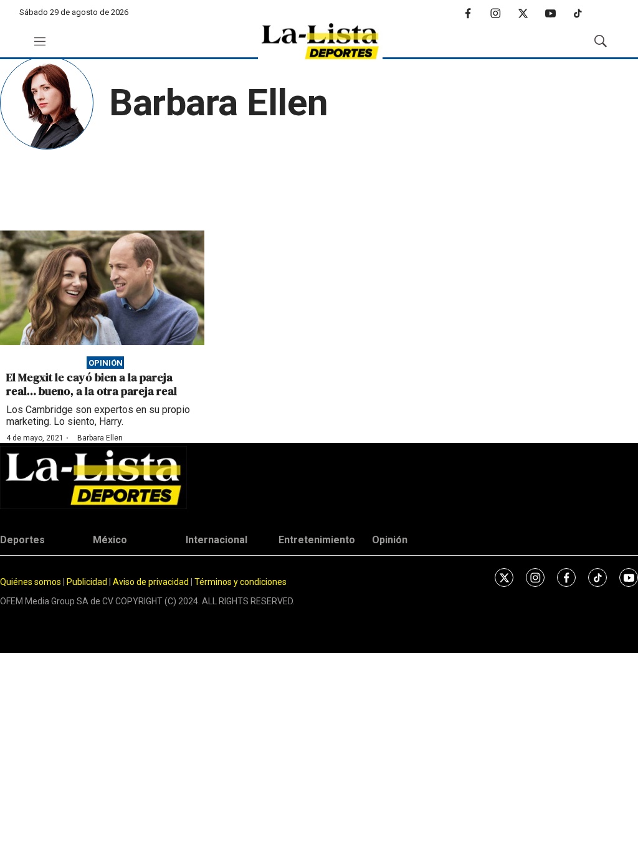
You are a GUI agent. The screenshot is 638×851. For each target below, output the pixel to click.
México (110, 540)
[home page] (320, 41)
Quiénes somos (30, 582)
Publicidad (88, 582)
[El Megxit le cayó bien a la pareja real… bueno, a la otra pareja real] (102, 288)
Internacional (216, 540)
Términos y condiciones (240, 582)
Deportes (22, 540)
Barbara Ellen (100, 438)
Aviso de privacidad (151, 582)
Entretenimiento (317, 540)
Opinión (105, 362)
